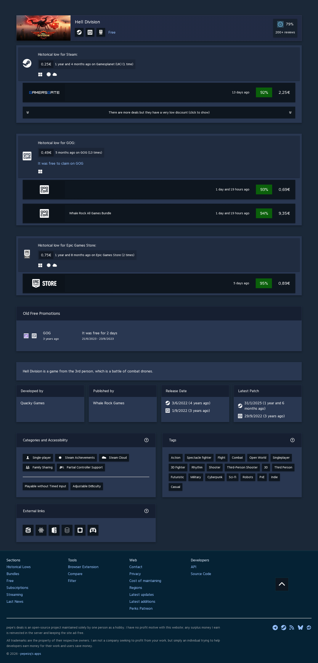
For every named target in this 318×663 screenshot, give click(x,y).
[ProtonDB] (41, 530)
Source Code (201, 574)
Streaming (14, 595)
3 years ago (51, 338)
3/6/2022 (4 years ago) (191, 403)
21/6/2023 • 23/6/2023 (98, 338)
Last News (14, 602)
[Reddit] (309, 627)
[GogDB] (67, 530)
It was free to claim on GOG (61, 163)
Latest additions (142, 602)
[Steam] (283, 627)
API (193, 567)
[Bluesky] (300, 627)
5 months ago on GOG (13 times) (78, 152)
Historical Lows (18, 567)
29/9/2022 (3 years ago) (264, 416)
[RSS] (292, 627)
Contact (135, 567)
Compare (75, 574)
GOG (47, 333)
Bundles (12, 574)
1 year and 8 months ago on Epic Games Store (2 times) (94, 255)
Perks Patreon (141, 608)
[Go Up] (282, 584)
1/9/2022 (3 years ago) (191, 411)
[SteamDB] (28, 530)
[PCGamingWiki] (54, 530)
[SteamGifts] (80, 530)
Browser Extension (83, 567)
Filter (72, 581)
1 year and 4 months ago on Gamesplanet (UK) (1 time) (94, 64)
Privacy (135, 574)
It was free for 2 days (99, 333)
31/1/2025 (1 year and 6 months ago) (264, 406)
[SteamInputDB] (93, 530)
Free (112, 32)
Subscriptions (17, 588)
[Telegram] (275, 627)
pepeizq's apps (30, 653)
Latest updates (141, 595)
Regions (135, 588)
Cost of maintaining (145, 581)
